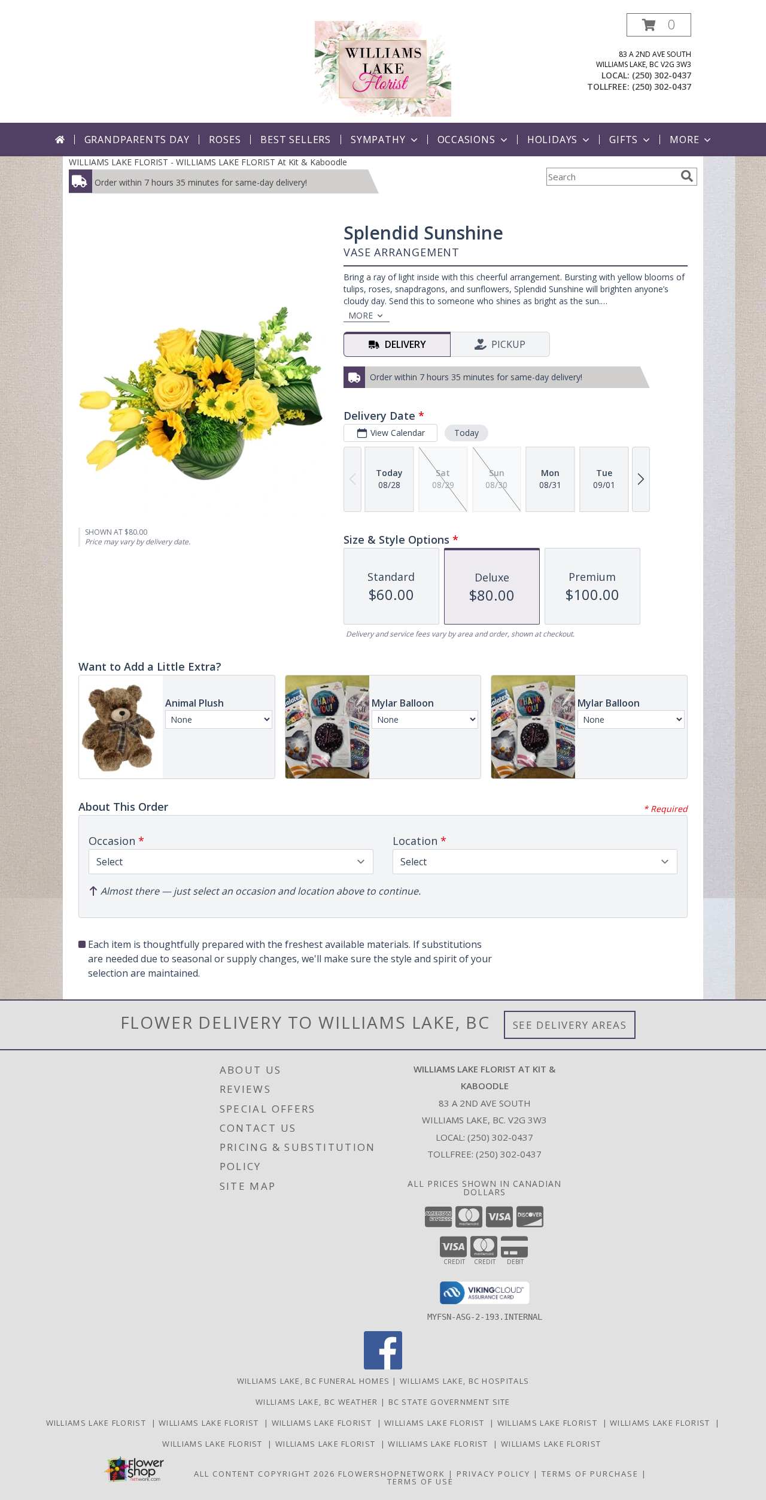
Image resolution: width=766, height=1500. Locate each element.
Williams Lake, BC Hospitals (464, 1380)
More (684, 139)
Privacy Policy (493, 1473)
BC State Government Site (449, 1401)
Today (466, 432)
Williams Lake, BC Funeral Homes (313, 1380)
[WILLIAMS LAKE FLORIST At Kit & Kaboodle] (383, 68)
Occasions (466, 139)
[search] (687, 176)
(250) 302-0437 (661, 75)
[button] (659, 25)
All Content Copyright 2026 (264, 1473)
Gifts (623, 139)
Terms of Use (420, 1481)
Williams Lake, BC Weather (317, 1401)
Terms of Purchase (590, 1473)
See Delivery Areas (570, 1025)
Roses (225, 139)
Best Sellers (295, 139)
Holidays (552, 139)
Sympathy (378, 139)
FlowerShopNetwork (391, 1473)
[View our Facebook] (383, 1366)
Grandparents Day (137, 139)
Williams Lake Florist (98, 1422)
